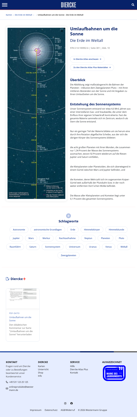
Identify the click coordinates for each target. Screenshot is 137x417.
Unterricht (43, 369)
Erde (73, 229)
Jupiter (16, 238)
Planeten (105, 238)
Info (40, 375)
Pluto (121, 238)
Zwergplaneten (68, 255)
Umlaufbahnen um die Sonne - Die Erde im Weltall (60, 15)
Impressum (35, 410)
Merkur (46, 238)
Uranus (93, 246)
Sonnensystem (52, 246)
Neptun (88, 238)
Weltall (124, 246)
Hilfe (72, 366)
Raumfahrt (15, 246)
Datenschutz (51, 410)
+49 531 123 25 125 (18, 382)
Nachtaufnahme (67, 238)
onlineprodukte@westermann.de (21, 388)
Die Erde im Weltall (23, 15)
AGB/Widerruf (68, 410)
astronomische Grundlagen (48, 229)
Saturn (32, 246)
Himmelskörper (92, 229)
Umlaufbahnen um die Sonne (20, 319)
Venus (108, 246)
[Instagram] (65, 403)
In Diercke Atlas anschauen (85, 59)
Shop (40, 372)
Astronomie (19, 229)
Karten (9, 15)
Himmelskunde (116, 229)
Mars (31, 238)
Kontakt (74, 372)
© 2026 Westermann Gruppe (92, 410)
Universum (74, 246)
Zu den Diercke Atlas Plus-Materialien (90, 67)
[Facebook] (71, 403)
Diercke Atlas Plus (79, 369)
